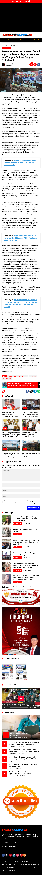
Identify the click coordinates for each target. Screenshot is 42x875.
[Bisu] (35, 707)
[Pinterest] (10, 855)
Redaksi (8, 64)
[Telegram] (35, 391)
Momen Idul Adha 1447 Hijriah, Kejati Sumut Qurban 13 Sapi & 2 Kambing (30, 435)
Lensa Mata (6, 95)
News (4, 408)
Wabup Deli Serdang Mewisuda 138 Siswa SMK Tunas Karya (23, 765)
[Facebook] (27, 391)
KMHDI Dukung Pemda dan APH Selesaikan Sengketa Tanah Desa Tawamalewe (24, 743)
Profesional (7, 379)
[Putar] (4, 707)
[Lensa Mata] (17, 35)
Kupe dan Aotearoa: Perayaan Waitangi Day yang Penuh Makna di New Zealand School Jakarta (25, 565)
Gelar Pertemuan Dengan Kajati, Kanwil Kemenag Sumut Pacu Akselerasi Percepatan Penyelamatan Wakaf (31, 414)
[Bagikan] (38, 64)
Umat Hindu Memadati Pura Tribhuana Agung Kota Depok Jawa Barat (22, 773)
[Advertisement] (21, 17)
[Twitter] (31, 391)
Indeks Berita (14, 862)
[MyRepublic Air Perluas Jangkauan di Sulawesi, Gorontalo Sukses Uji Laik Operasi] (6, 544)
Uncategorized (6, 48)
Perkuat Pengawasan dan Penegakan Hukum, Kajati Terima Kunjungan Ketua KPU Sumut (11, 435)
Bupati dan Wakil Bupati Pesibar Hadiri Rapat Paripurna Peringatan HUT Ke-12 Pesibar (22, 758)
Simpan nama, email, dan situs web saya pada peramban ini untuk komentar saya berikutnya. (20, 502)
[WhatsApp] (38, 391)
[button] (36, 35)
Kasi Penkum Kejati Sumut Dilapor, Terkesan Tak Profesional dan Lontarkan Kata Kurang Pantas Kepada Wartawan (31, 455)
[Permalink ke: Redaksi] (4, 64)
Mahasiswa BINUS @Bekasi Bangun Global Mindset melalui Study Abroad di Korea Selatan (26, 519)
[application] (21, 698)
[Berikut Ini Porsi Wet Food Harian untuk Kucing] (6, 532)
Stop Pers (36, 864)
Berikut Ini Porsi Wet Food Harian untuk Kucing (26, 530)
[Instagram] (17, 855)
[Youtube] (21, 855)
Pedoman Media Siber (9, 864)
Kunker (34, 376)
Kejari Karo (24, 376)
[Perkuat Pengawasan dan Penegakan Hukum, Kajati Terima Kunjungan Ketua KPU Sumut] (11, 425)
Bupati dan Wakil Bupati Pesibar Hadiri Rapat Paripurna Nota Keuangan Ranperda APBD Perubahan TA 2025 (24, 751)
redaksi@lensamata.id (12, 846)
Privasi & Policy (25, 864)
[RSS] (24, 855)
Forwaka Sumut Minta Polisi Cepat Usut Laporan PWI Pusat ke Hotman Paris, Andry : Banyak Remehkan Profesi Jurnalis (11, 414)
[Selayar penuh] (38, 707)
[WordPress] (14, 855)
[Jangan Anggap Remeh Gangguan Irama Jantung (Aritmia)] (6, 555)
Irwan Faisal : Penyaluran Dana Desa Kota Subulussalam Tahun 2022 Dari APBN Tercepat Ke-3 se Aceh (26, 577)
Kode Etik (25, 862)
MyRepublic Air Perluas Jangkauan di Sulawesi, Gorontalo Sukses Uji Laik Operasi (26, 542)
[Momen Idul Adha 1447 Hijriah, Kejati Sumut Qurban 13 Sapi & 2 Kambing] (31, 425)
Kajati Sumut (13, 376)
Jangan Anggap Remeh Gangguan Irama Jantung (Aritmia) (25, 554)
